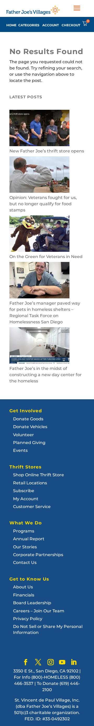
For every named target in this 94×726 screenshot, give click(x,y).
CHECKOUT (71, 25)
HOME (11, 25)
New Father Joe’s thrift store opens (46, 151)
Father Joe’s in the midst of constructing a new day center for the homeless (45, 374)
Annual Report (28, 538)
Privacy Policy (27, 618)
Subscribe (23, 490)
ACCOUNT (50, 25)
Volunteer (23, 434)
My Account (25, 498)
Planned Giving (29, 442)
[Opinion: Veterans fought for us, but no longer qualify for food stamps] (39, 175)
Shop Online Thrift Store (38, 474)
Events (20, 450)
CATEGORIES (28, 25)
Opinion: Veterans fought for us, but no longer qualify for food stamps (43, 204)
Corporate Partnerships (38, 554)
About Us (23, 586)
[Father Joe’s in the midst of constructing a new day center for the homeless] (39, 346)
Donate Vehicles (30, 426)
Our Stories (25, 546)
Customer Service (32, 506)
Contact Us (25, 562)
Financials (23, 595)
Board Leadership (32, 602)
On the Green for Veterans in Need (46, 256)
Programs (23, 531)
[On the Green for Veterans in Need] (39, 234)
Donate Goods (28, 418)
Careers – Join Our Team (38, 610)
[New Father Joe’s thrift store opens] (39, 129)
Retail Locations (30, 482)
